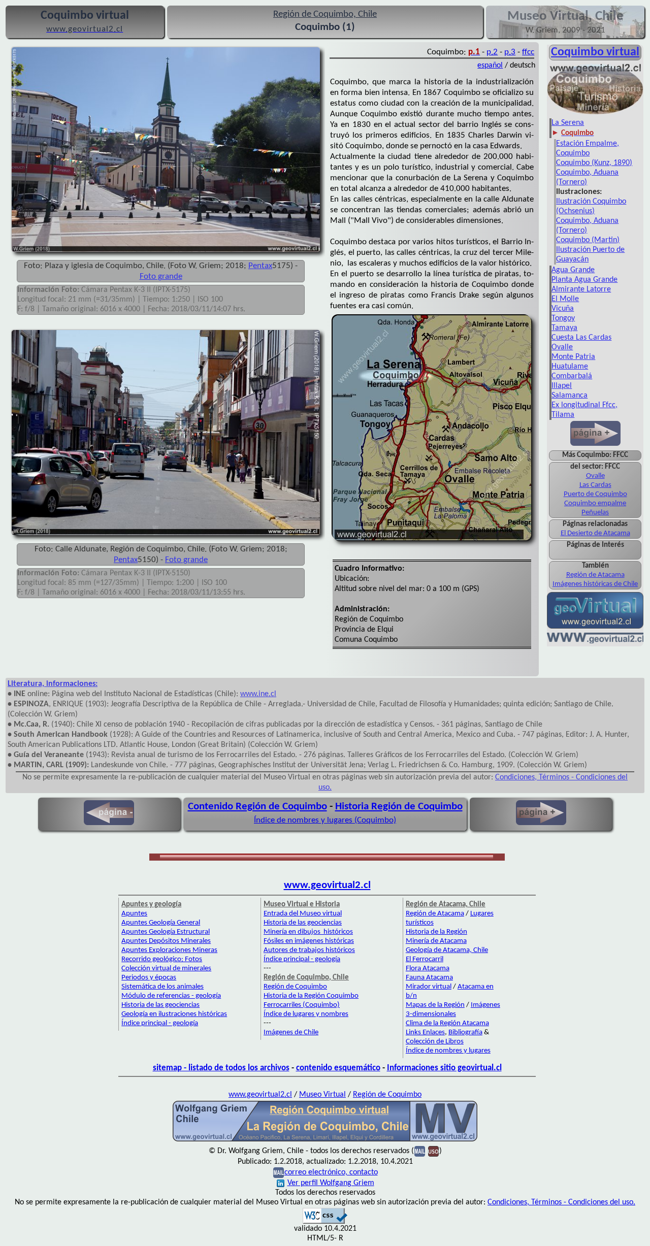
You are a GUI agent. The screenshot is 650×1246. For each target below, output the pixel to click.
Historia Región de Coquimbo (399, 806)
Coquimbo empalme (595, 503)
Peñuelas (595, 512)
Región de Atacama (595, 575)
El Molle (565, 299)
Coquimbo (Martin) (588, 240)
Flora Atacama (427, 968)
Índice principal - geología (159, 1023)
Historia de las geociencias (160, 1005)
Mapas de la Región (435, 1005)
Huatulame (569, 367)
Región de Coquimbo (295, 987)
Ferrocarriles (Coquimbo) (302, 1005)
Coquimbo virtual (595, 52)
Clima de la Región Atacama (447, 1023)
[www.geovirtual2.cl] (595, 641)
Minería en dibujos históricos (308, 932)
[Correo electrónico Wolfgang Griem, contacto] (420, 1151)
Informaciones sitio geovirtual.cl (444, 1068)
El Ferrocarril (424, 959)
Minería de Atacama (436, 941)
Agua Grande (573, 270)
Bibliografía (465, 1032)
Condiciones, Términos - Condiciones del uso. (561, 1202)
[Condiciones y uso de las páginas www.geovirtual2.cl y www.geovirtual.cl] (433, 1151)
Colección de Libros (435, 1041)
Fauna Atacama (429, 977)
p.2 (492, 52)
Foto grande (161, 276)
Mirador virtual (428, 987)
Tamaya (564, 328)
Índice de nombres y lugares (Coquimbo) (325, 820)
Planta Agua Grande (584, 280)
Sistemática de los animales (162, 987)
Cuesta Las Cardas (581, 338)
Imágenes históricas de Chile (595, 584)
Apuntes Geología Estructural (165, 932)
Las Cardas (595, 485)
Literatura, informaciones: (53, 684)
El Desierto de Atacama (595, 533)
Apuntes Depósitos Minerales (166, 941)
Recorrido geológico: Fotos (161, 959)
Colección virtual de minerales (166, 968)
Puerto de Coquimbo (595, 494)
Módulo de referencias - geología (171, 996)
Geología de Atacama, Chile (447, 950)
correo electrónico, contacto (331, 1172)
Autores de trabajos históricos (309, 950)
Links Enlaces (425, 1032)
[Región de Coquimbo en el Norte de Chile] (325, 1140)
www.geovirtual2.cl (327, 885)
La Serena (567, 123)
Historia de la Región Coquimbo (311, 996)
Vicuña (562, 309)
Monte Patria (573, 357)
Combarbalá (571, 376)
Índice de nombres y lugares (448, 1051)
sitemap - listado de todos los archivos (221, 1068)
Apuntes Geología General (160, 923)
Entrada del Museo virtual (303, 913)
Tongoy (563, 318)
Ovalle (562, 347)
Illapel (561, 386)
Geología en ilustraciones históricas (174, 1014)
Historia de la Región (436, 932)
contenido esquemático (338, 1068)
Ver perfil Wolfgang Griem (330, 1183)
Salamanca (569, 395)
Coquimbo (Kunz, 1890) (594, 163)
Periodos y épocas (148, 977)
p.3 (509, 52)
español (490, 65)
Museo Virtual (322, 1095)
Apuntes (134, 913)
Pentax (260, 265)
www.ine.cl (258, 694)
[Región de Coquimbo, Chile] (595, 113)
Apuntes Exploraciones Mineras (169, 950)
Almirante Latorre (581, 289)
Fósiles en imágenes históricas (309, 941)
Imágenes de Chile (291, 1032)
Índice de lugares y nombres (306, 1014)
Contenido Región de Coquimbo (257, 806)
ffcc (528, 52)
